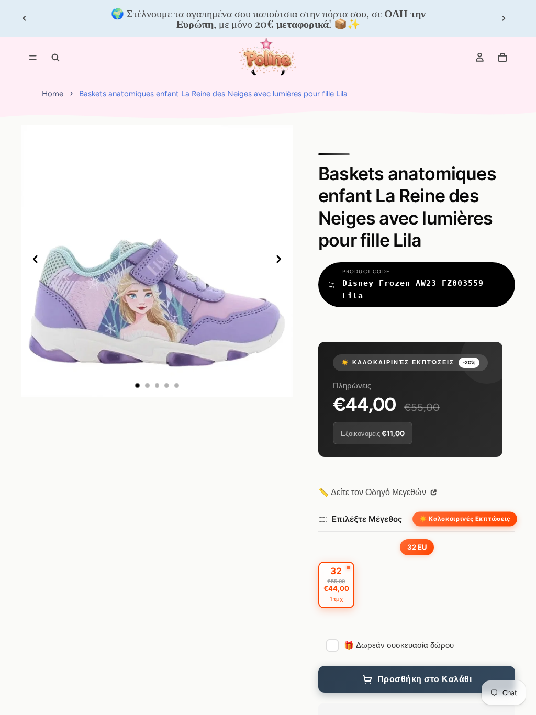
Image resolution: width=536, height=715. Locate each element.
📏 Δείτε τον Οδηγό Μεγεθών (373, 492)
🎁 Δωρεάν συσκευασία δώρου (399, 645)
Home (52, 93)
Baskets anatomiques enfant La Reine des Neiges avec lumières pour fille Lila (213, 93)
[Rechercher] (55, 57)
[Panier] (502, 57)
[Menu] (33, 58)
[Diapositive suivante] (503, 18)
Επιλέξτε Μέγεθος (367, 519)
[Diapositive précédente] (24, 18)
